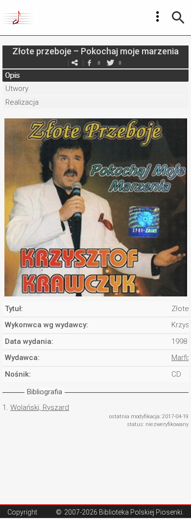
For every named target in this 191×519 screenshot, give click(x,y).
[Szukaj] (178, 17)
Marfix (181, 357)
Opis (12, 75)
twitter (110, 62)
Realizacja (22, 102)
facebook (89, 62)
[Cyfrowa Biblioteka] (19, 17)
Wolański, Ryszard (39, 407)
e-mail (74, 62)
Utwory (16, 88)
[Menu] (158, 16)
